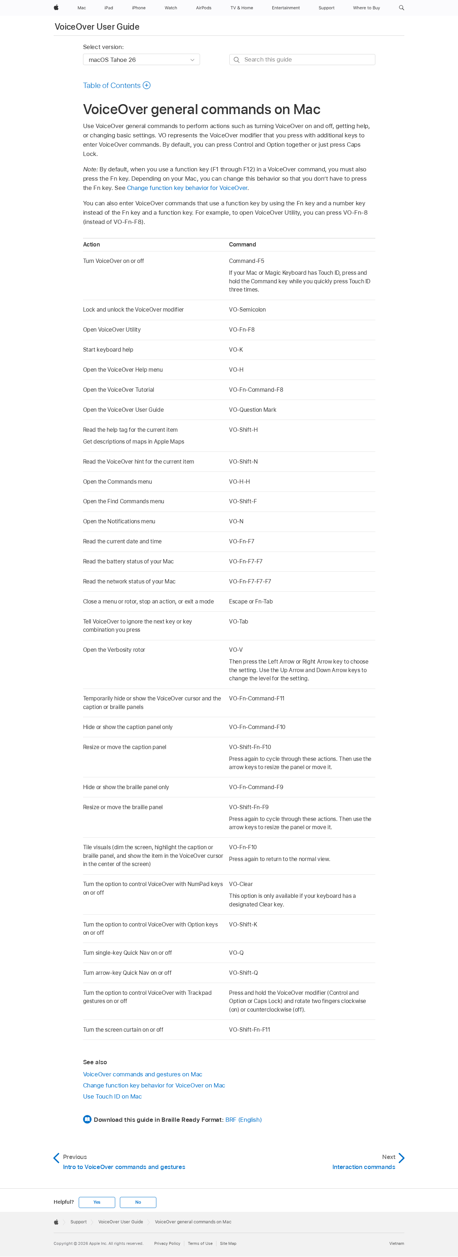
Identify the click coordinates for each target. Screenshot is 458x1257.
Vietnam (396, 1243)
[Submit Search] (237, 60)
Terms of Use (200, 1243)
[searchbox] (302, 59)
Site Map (228, 1243)
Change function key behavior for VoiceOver (187, 187)
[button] (401, 8)
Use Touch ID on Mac (112, 1096)
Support (78, 1221)
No (138, 1202)
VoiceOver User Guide (97, 26)
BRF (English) (243, 1119)
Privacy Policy (167, 1243)
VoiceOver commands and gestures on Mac (143, 1074)
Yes (97, 1202)
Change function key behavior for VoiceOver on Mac (154, 1085)
